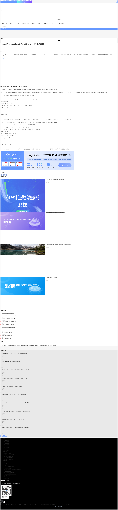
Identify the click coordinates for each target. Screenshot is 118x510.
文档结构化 (16, 345)
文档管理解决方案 (9, 456)
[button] (59, 19)
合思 (43, 504)
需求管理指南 (8, 468)
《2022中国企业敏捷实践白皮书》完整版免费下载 (55, 212)
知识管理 (33, 23)
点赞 (3, 172)
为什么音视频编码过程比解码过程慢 (9, 321)
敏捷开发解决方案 (9, 453)
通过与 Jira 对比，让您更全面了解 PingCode (8, 0)
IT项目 (1, 345)
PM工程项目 (40, 345)
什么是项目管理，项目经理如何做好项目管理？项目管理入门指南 (58, 244)
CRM (14, 504)
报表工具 (50, 504)
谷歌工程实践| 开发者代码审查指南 (13, 469)
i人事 (16, 504)
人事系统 (40, 504)
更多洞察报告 (8, 475)
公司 (4, 476)
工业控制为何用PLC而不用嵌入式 (8, 318)
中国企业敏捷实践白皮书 (10, 474)
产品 (4, 438)
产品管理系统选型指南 (10, 472)
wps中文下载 (20, 504)
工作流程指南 (8, 471)
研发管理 (46, 23)
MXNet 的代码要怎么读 (6, 338)
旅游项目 (45, 345)
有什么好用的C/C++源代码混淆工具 (8, 327)
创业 (48, 345)
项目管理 (17, 23)
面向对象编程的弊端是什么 (7, 335)
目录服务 (7, 450)
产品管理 (7, 440)
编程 (1, 51)
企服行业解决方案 (9, 459)
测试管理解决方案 (9, 457)
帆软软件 (46, 504)
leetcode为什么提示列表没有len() (8, 313)
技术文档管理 (11, 345)
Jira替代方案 (61, 23)
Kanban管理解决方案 (9, 454)
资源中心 (5, 460)
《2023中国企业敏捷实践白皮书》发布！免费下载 (55, 179)
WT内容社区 (26, 504)
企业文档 (35, 345)
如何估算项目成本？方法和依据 (52, 277)
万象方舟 (35, 504)
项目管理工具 (68, 504)
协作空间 (7, 447)
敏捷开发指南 (11, 466)
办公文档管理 (30, 345)
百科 (6, 463)
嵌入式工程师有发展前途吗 (7, 332)
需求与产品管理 (9, 23)
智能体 (53, 504)
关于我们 (7, 478)
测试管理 (7, 444)
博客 (6, 462)
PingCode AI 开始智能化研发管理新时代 (24, 0)
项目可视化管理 (52, 345)
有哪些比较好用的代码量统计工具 (8, 324)
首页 (3, 23)
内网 (26, 345)
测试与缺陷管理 (25, 23)
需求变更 (6, 345)
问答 (6, 465)
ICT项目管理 (22, 345)
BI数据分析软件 (9, 504)
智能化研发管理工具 (60, 504)
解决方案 (53, 23)
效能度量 (40, 23)
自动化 (6, 448)
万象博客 (31, 504)
